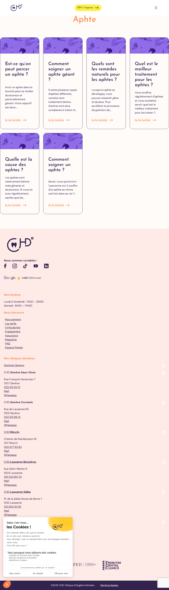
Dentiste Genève (14, 365)
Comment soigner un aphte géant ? (61, 72)
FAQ (7, 343)
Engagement (12, 331)
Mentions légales (109, 585)
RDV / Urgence (85, 7)
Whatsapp (10, 395)
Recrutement (13, 319)
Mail (6, 391)
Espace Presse (14, 347)
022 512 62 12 (12, 387)
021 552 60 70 (13, 477)
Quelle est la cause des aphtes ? (18, 164)
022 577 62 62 (13, 447)
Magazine (11, 339)
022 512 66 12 (12, 417)
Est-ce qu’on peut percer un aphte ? (18, 69)
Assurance (11, 335)
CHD (11, 432)
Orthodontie (12, 327)
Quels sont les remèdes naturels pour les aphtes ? (106, 72)
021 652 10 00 (12, 506)
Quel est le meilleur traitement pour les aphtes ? (146, 74)
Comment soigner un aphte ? (59, 164)
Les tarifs (10, 323)
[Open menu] (156, 8)
